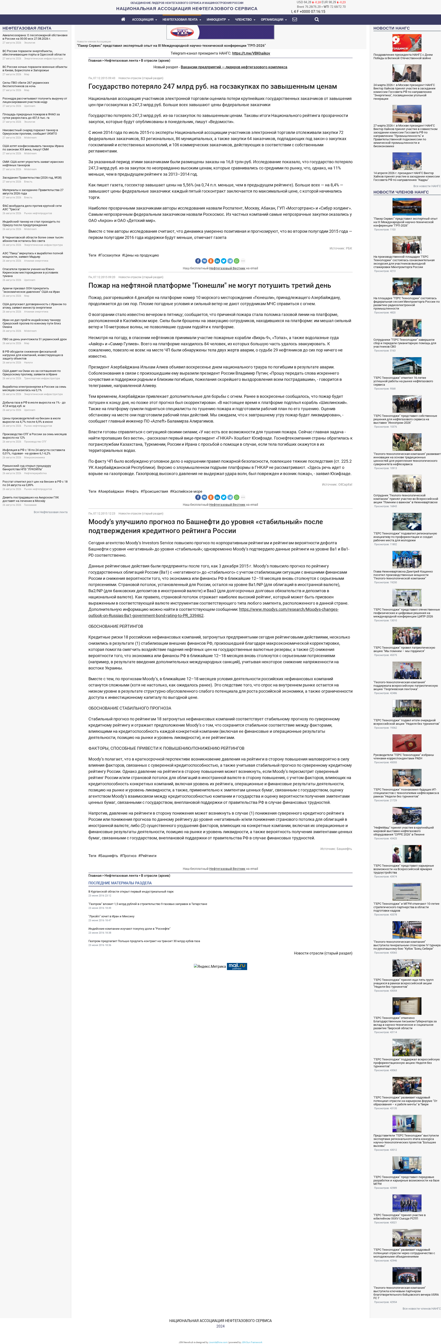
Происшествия (155, 491)
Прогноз (129, 856)
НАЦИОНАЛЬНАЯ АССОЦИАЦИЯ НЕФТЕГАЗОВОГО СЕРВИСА (220, 1321)
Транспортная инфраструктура (42, 378)
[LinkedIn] (217, 261)
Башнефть (344, 849)
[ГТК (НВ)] (220, 31)
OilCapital (345, 484)
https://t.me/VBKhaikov (251, 53)
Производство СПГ (35, 441)
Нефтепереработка (35, 473)
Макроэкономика (34, 457)
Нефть (133, 491)
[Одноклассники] (211, 261)
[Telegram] (230, 261)
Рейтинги (148, 856)
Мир (26, 74)
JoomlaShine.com (218, 1342)
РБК (349, 248)
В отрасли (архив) (155, 60)
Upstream (29, 106)
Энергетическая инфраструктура (43, 58)
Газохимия (30, 504)
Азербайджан (112, 491)
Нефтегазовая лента (121, 60)
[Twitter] (223, 261)
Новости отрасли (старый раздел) (141, 78)
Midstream (30, 137)
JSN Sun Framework (251, 1342)
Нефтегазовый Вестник (227, 268)
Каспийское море (187, 491)
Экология (29, 42)
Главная (95, 60)
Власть (28, 181)
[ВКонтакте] (204, 261)
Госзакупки (110, 255)
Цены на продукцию (141, 255)
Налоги (28, 362)
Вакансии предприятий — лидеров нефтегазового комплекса (234, 67)
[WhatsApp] (236, 261)
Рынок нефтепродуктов (38, 213)
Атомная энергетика (36, 260)
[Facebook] (198, 261)
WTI (326, 6)
